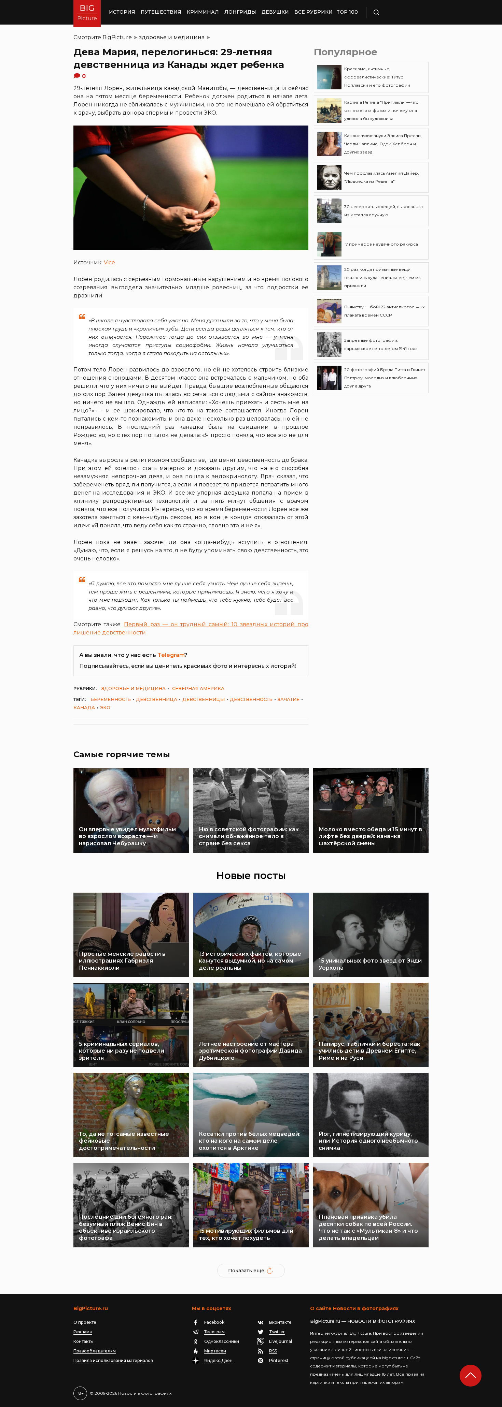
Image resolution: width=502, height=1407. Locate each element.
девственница (156, 699)
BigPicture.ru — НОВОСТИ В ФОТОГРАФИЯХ (362, 1321)
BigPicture (117, 37)
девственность (251, 699)
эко (105, 707)
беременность (110, 699)
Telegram (170, 655)
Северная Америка (198, 688)
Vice (109, 262)
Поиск (396, 12)
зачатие (288, 699)
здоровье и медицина (172, 37)
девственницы (203, 699)
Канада (84, 707)
